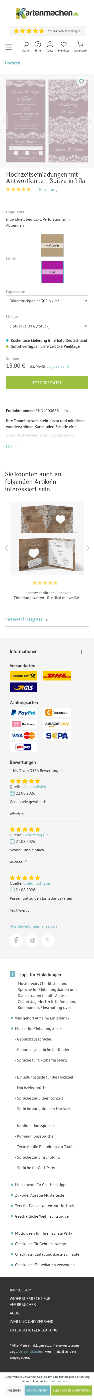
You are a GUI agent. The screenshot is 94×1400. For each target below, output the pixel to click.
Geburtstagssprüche (34, 1038)
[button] (12, 446)
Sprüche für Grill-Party (36, 1167)
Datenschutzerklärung (34, 1329)
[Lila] (52, 272)
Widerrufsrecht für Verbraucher (30, 1301)
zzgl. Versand (58, 366)
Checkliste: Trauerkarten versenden (45, 1264)
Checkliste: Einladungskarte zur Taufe (47, 1254)
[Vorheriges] (4, 121)
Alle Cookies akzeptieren (71, 1390)
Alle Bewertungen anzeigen (33, 926)
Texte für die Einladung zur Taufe (45, 1146)
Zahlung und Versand (31, 1321)
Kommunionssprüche (35, 1136)
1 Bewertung (47, 189)
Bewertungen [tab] (24, 619)
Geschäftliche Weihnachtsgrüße (42, 1216)
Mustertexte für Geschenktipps (41, 1184)
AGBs (14, 1312)
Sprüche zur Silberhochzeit (40, 1098)
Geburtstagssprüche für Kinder (43, 1049)
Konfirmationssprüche (36, 1125)
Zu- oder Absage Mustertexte (39, 1195)
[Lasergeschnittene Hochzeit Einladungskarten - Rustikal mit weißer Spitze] (47, 538)
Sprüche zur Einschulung (38, 1157)
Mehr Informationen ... (58, 1381)
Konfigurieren (37, 1390)
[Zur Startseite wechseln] (47, 13)
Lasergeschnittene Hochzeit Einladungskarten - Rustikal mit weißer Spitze (47, 595)
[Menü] (9, 47)
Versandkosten (30, 1351)
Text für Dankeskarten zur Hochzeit (44, 1205)
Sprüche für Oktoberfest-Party (42, 1060)
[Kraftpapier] (52, 245)
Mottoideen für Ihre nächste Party (43, 1233)
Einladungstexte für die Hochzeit (45, 1077)
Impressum (21, 1289)
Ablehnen (15, 1390)
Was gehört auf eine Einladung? (42, 1017)
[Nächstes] (90, 121)
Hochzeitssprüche (32, 1087)
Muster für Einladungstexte (38, 1028)
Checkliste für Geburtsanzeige (40, 1243)
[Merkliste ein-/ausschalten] (81, 81)
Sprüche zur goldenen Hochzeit (44, 1108)
